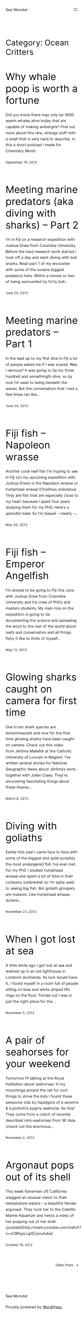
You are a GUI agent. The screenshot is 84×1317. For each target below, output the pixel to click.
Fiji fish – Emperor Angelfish (27, 564)
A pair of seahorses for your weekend (38, 1052)
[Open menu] (75, 9)
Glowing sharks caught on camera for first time (41, 694)
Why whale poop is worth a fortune (42, 88)
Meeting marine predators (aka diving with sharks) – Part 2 (42, 207)
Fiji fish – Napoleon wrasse (28, 445)
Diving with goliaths (31, 831)
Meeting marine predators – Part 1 (42, 332)
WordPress (52, 1307)
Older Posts (67, 1265)
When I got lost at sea (40, 945)
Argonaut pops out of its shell (40, 1171)
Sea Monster (17, 9)
